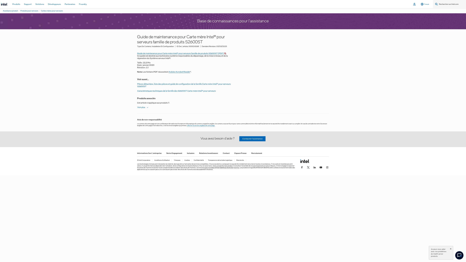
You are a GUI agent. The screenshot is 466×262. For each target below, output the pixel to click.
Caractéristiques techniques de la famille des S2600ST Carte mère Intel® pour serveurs (176, 91)
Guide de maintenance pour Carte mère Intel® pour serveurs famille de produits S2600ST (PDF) (180, 53)
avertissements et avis (260, 166)
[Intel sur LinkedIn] (314, 167)
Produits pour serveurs (29, 11)
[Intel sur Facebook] (302, 167)
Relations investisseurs (208, 153)
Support (28, 4)
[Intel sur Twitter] (308, 167)
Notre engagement (174, 153)
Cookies (187, 160)
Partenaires (70, 4)
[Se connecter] (414, 4)
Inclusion (190, 153)
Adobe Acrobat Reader (179, 72)
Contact (226, 153)
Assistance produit (10, 11)
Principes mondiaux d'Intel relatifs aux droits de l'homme (220, 168)
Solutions (39, 4)
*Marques (177, 160)
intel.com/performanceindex (222, 166)
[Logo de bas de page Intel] (305, 161)
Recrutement (256, 153)
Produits (16, 4)
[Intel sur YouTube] (321, 167)
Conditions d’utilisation (162, 160)
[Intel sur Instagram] (327, 167)
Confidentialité (199, 160)
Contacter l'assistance (252, 138)
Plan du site (240, 160)
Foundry (83, 4)
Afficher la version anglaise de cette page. (201, 126)
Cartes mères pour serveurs (52, 11)
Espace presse (240, 153)
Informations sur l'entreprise (149, 153)
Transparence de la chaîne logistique (220, 160)
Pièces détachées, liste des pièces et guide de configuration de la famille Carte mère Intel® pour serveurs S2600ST (184, 85)
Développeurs (54, 4)
